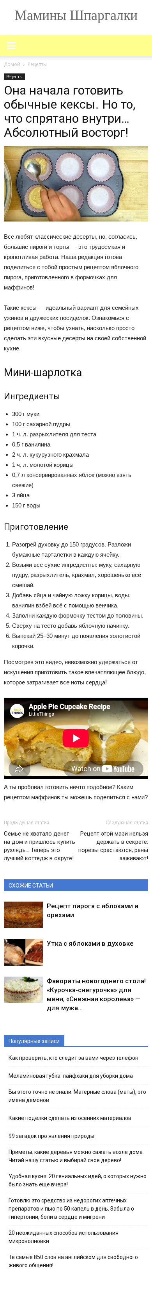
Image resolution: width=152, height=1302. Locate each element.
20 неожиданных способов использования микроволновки (63, 1237)
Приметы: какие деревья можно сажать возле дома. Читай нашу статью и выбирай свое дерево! (76, 1156)
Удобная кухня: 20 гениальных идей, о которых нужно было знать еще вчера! (78, 1180)
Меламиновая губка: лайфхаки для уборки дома (71, 1076)
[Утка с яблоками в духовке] (23, 952)
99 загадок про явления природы (51, 1136)
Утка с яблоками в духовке (90, 943)
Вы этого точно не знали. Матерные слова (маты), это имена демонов (77, 1096)
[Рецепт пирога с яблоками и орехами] (23, 915)
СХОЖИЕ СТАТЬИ (31, 885)
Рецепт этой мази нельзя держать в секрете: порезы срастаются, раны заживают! (113, 846)
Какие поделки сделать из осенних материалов (70, 1118)
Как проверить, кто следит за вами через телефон (73, 1058)
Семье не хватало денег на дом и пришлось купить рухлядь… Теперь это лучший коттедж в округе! (39, 846)
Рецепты (14, 76)
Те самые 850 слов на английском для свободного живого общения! (73, 1261)
